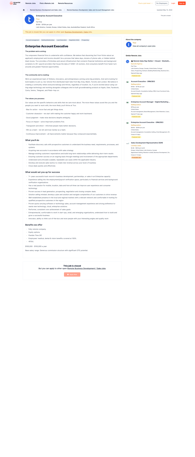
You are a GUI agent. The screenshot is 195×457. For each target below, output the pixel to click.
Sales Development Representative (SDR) (147, 143)
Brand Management (149, 111)
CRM (154, 91)
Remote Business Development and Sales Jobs (46, 10)
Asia (68, 27)
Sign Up (182, 3)
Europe (54, 27)
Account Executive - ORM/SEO (143, 81)
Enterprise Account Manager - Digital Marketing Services (151, 102)
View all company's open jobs (144, 46)
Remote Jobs (30, 3)
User (127, 3)
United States (61, 27)
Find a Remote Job (47, 3)
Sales (132, 70)
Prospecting (85, 40)
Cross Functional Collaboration (165, 91)
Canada (48, 27)
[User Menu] (135, 3)
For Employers (161, 3)
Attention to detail (148, 152)
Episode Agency (136, 64)
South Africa (91, 27)
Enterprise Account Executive (49, 16)
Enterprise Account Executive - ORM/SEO (147, 122)
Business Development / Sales (76, 32)
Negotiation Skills (74, 40)
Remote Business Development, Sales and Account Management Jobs (90, 10)
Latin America (40, 27)
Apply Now (73, 274)
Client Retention (160, 111)
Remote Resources (65, 3)
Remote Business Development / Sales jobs (86, 268)
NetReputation (136, 84)
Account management (32, 40)
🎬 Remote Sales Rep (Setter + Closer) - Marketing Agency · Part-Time (151, 61)
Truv (38, 19)
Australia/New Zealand (78, 27)
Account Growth (135, 91)
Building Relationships (48, 40)
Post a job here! (144, 3)
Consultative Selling (146, 91)
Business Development (167, 70)
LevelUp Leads (136, 145)
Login (173, 3)
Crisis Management (161, 132)
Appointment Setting (137, 152)
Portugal (159, 68)
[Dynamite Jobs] (24, 10)
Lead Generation (62, 40)
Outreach (144, 70)
